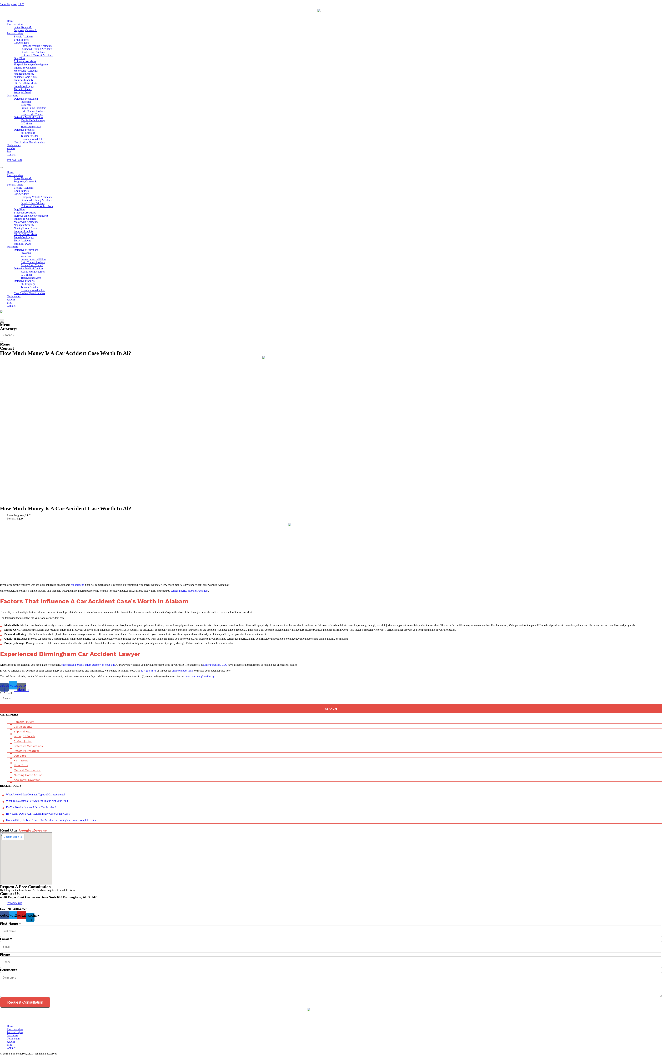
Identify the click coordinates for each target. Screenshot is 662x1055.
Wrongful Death (22, 92)
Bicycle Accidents (23, 36)
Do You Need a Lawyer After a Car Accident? (31, 807)
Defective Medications (26, 98)
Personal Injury (24, 721)
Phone (5, 954)
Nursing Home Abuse (26, 76)
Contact (11, 154)
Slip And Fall (22, 731)
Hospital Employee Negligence (31, 64)
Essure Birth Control (32, 114)
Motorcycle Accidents (26, 70)
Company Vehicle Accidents (36, 45)
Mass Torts (21, 765)
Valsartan (26, 104)
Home (10, 21)
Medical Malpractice (27, 770)
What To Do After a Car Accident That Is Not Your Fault (37, 800)
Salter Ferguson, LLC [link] (215, 664)
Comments (8, 970)
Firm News (21, 760)
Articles (11, 148)
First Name (10, 924)
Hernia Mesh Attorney (33, 120)
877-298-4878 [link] (148, 670)
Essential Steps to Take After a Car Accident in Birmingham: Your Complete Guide (51, 820)
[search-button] (1, 341)
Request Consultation (25, 1002)
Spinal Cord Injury (24, 86)
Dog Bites (19, 58)
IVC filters (26, 123)
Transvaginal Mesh (31, 126)
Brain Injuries (21, 39)
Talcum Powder (29, 135)
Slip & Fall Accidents (25, 83)
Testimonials (14, 145)
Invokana (26, 101)
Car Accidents (21, 42)
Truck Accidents (23, 89)
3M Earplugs (28, 132)
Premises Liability (23, 80)
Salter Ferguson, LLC (12, 4)
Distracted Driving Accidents (36, 48)
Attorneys (8, 329)
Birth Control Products (33, 111)
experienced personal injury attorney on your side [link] (88, 664)
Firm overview (15, 24)
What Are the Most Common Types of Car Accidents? (35, 794)
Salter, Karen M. (23, 27)
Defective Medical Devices (28, 117)
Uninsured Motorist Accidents (37, 55)
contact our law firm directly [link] (198, 676)
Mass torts (12, 95)
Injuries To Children (25, 67)
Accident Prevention (27, 779)
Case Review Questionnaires (29, 142)
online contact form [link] (182, 670)
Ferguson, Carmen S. (25, 30)
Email (6, 939)
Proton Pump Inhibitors (33, 107)
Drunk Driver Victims (32, 52)
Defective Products (24, 129)
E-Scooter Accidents (25, 61)
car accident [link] (77, 584)
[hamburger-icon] (1, 167)
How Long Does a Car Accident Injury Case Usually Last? (38, 813)
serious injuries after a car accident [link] (189, 590)
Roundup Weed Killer (33, 139)
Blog (9, 151)
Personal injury (15, 33)
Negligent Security (24, 73)
